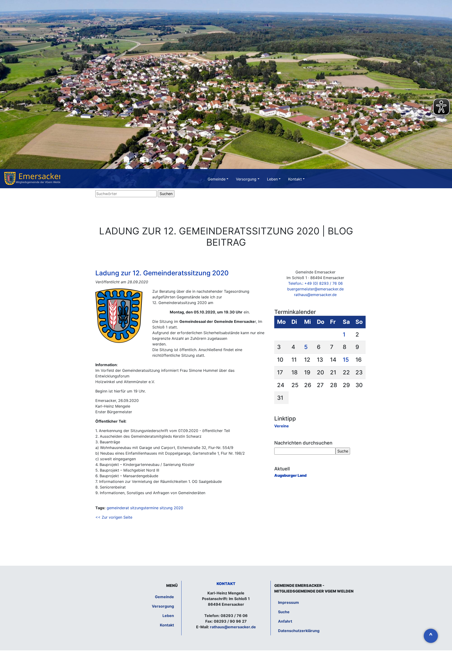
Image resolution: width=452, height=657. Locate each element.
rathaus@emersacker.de (315, 294)
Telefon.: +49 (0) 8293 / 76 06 (315, 283)
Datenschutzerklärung (298, 630)
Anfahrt (285, 621)
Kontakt (295, 179)
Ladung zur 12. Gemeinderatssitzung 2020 (162, 273)
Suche (284, 611)
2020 (178, 507)
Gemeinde (217, 179)
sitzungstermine (144, 507)
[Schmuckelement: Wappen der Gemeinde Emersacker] (32, 178)
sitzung (166, 507)
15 (346, 359)
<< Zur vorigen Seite (113, 517)
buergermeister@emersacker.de (315, 289)
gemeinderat (118, 507)
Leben (272, 179)
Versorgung (246, 179)
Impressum (288, 602)
